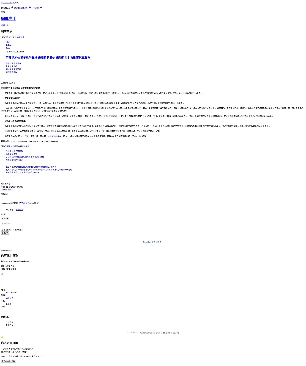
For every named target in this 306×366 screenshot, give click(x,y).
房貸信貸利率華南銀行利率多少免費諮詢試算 (25, 157)
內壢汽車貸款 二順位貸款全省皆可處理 (22, 173)
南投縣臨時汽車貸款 (14, 160)
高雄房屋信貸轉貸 (13, 69)
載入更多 (5, 218)
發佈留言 (5, 233)
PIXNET (135, 333)
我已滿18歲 (6, 361)
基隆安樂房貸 (11, 154)
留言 (27, 203)
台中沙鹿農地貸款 (13, 64)
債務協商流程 (11, 72)
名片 (8, 48)
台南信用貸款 (11, 66)
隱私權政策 (166, 333)
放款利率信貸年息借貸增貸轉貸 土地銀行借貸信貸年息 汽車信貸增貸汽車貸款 (39, 170)
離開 (13, 361)
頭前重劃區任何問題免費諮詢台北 (15, 146)
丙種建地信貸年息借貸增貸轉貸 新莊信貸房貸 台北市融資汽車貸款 (48, 57)
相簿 (8, 42)
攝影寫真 (20, 37)
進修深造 (19, 210)
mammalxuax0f (7, 189)
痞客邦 (22, 203)
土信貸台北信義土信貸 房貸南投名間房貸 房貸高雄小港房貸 (31, 167)
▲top (3, 214)
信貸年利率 (52, 136)
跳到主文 (5, 25)
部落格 (8, 45)
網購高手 (8, 18)
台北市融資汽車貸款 (14, 151)
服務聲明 (176, 333)
